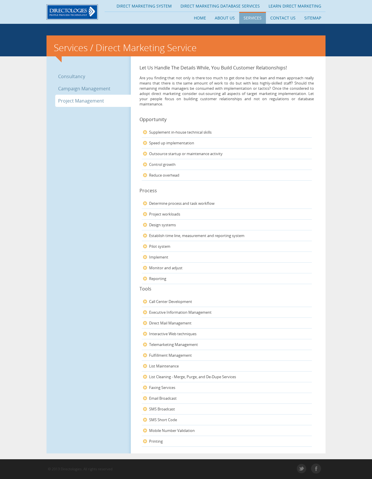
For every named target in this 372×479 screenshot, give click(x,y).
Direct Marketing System (144, 6)
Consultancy (71, 76)
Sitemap (312, 18)
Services (253, 18)
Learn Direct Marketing (295, 6)
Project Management (81, 101)
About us (225, 18)
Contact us (283, 18)
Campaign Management (84, 88)
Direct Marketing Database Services (220, 6)
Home (200, 18)
